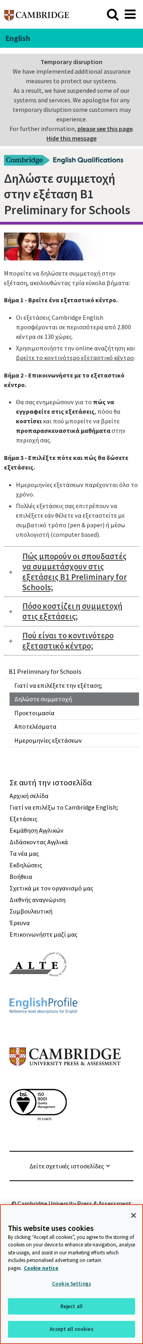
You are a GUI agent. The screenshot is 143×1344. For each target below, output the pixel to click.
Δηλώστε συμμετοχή (43, 699)
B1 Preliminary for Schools (45, 671)
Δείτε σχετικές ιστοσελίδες (66, 1166)
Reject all (71, 1306)
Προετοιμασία (34, 713)
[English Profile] (43, 1028)
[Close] (133, 1215)
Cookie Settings (71, 1283)
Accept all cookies (71, 1329)
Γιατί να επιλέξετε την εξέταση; (58, 685)
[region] (71, 1274)
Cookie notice (41, 1268)
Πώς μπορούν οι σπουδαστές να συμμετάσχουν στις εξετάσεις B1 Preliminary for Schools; (74, 572)
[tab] (71, 571)
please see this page (105, 129)
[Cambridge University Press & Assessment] (65, 1082)
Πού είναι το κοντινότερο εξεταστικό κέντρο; (68, 640)
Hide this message (71, 138)
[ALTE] (38, 991)
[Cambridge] (36, 14)
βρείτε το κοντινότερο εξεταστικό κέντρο (75, 358)
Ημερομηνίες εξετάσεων (48, 740)
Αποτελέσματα (35, 726)
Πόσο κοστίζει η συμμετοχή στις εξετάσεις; (72, 611)
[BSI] (38, 1135)
